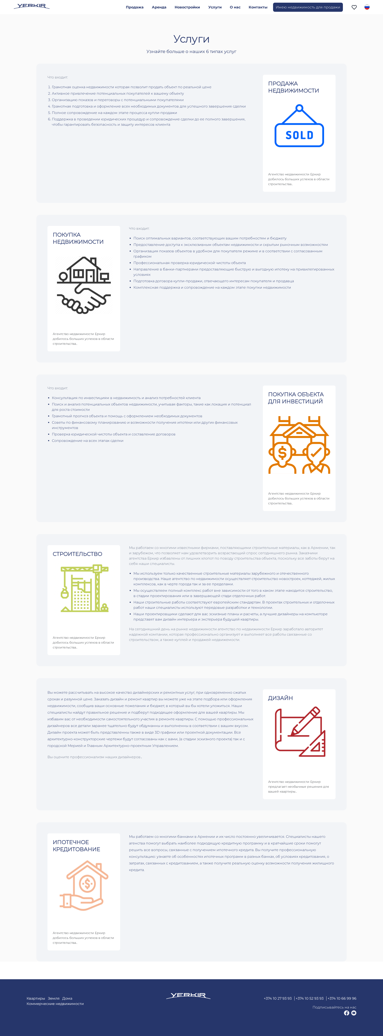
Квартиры (36, 998)
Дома (67, 998)
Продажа (135, 7)
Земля (54, 998)
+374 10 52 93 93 (310, 998)
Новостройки (187, 7)
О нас (235, 7)
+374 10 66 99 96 (342, 998)
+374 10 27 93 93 (278, 998)
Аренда (159, 7)
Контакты (258, 7)
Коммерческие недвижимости (55, 1004)
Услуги (215, 7)
